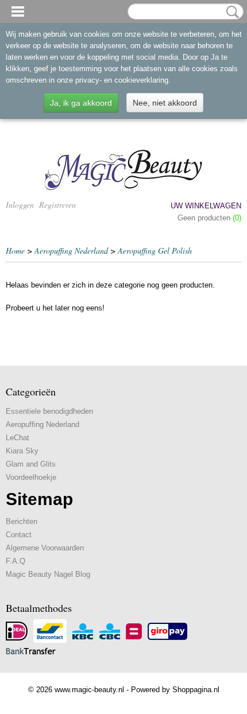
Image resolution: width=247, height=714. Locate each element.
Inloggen (20, 204)
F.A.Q (15, 561)
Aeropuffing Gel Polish (155, 250)
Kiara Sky (22, 451)
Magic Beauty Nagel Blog (48, 574)
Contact (19, 534)
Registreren (57, 204)
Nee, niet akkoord (165, 102)
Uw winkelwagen (206, 205)
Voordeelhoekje (31, 477)
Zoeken (230, 12)
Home (15, 250)
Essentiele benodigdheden (49, 411)
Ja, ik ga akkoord (81, 102)
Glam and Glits (31, 464)
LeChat (17, 437)
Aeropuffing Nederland (71, 250)
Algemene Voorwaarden (45, 548)
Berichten (21, 521)
